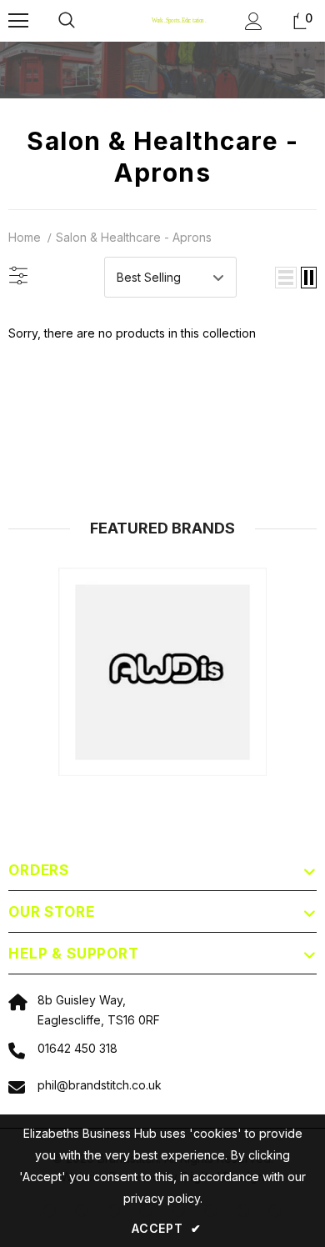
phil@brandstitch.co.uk (100, 1085)
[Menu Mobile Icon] (18, 21)
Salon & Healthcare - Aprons (134, 237)
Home (24, 237)
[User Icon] (253, 21)
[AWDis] (162, 672)
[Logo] (165, 20)
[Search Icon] (83, 21)
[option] (162, 672)
